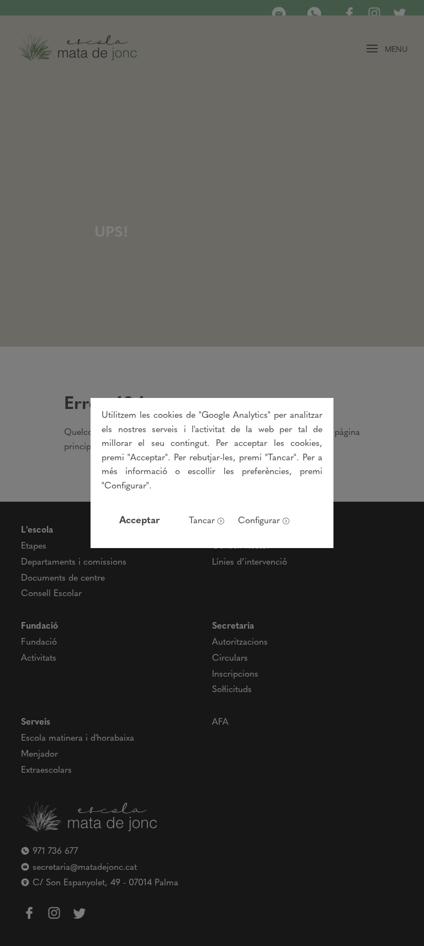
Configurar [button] (259, 521)
